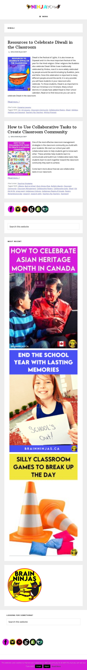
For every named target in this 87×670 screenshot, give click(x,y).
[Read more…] (13, 102)
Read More (56, 666)
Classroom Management (26, 188)
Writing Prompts (50, 112)
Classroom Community (39, 110)
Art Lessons (25, 110)
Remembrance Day (15, 194)
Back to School (30, 186)
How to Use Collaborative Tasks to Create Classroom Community (42, 129)
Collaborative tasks (61, 188)
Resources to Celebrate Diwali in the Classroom (40, 45)
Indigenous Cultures (33, 191)
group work (20, 191)
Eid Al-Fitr (11, 191)
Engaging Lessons (24, 107)
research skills (36, 194)
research (26, 194)
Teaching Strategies (24, 183)
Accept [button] (38, 666)
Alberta (21, 186)
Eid (75, 188)
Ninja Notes (43, 6)
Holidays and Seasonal (16, 112)
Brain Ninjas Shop (43, 186)
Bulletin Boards (57, 186)
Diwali (68, 110)
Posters (67, 191)
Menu (45, 16)
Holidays (74, 110)
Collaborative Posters (57, 110)
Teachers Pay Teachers (34, 112)
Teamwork (64, 194)
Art (19, 110)
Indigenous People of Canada (53, 191)
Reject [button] (47, 666)
